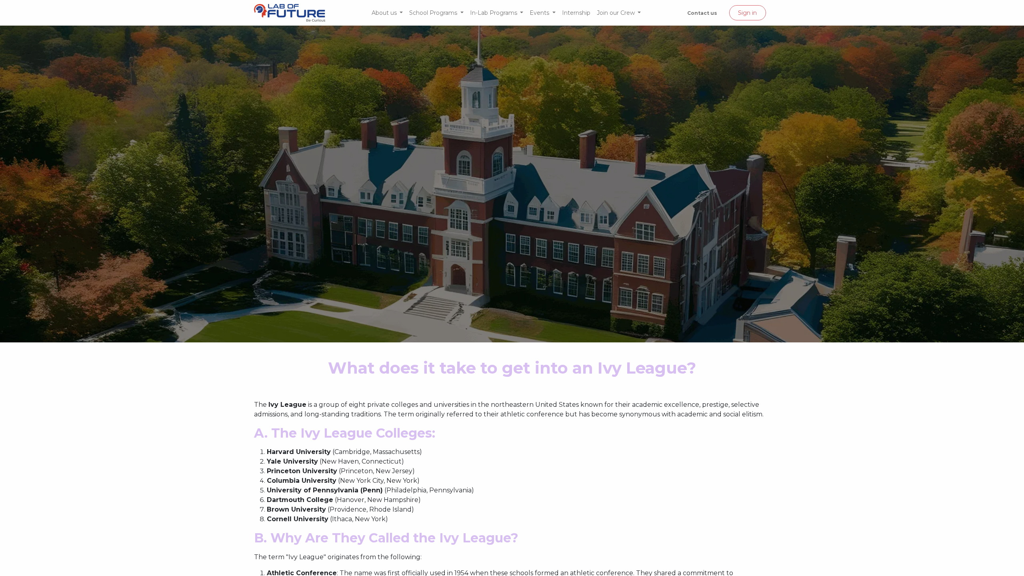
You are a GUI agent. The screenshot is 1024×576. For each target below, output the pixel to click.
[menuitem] (387, 13)
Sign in (747, 12)
